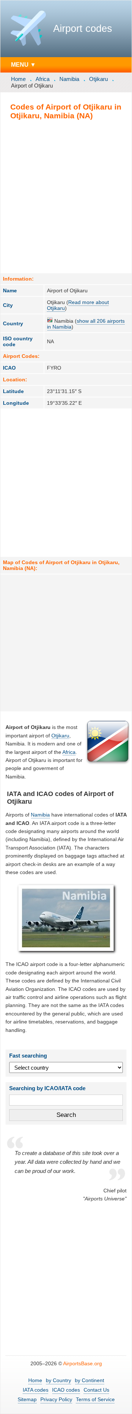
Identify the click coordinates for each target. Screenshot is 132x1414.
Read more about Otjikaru (78, 305)
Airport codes (82, 28)
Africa (43, 79)
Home (18, 79)
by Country (58, 1380)
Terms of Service (95, 1399)
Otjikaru (98, 79)
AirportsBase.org (82, 1363)
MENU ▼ (23, 64)
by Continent (89, 1380)
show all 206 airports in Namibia (86, 324)
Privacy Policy (56, 1399)
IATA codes (35, 1390)
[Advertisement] (66, 196)
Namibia (69, 79)
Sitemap (27, 1399)
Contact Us (96, 1390)
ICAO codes (66, 1390)
